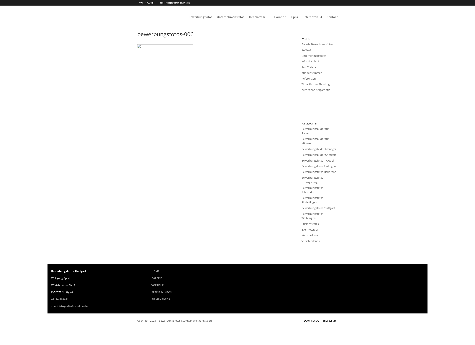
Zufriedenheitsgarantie (316, 90)
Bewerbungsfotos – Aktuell (318, 160)
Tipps (294, 17)
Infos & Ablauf (310, 61)
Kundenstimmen (312, 73)
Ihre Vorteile (257, 17)
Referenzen (310, 17)
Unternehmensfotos (230, 17)
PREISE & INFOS (161, 292)
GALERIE (156, 278)
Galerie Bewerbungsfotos (317, 44)
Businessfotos (310, 224)
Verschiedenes (311, 241)
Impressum (329, 320)
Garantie (280, 17)
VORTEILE (157, 285)
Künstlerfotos (310, 235)
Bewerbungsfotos (200, 17)
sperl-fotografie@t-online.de (69, 306)
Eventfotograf (310, 229)
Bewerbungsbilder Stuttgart (319, 155)
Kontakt (332, 17)
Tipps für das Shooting (316, 84)
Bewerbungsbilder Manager (319, 149)
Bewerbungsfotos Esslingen (319, 166)
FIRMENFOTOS (160, 299)
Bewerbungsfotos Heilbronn (319, 172)
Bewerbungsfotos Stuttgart (318, 208)
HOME (155, 271)
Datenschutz (312, 320)
